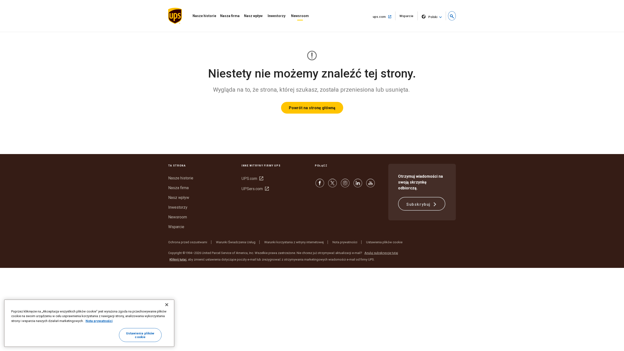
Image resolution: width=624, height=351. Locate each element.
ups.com (384, 16)
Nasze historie (204, 16)
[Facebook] (320, 185)
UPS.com (252, 178)
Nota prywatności (344, 242)
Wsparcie (409, 17)
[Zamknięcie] (166, 304)
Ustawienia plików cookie (384, 242)
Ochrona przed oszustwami (187, 242)
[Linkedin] (358, 185)
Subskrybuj (419, 204)
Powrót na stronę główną (312, 108)
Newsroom (300, 16)
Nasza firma (230, 16)
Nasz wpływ (253, 16)
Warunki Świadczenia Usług (235, 242)
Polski (433, 17)
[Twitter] (332, 185)
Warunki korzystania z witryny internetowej (294, 242)
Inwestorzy (276, 16)
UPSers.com (255, 188)
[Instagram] (345, 185)
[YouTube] (370, 185)
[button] (452, 15)
